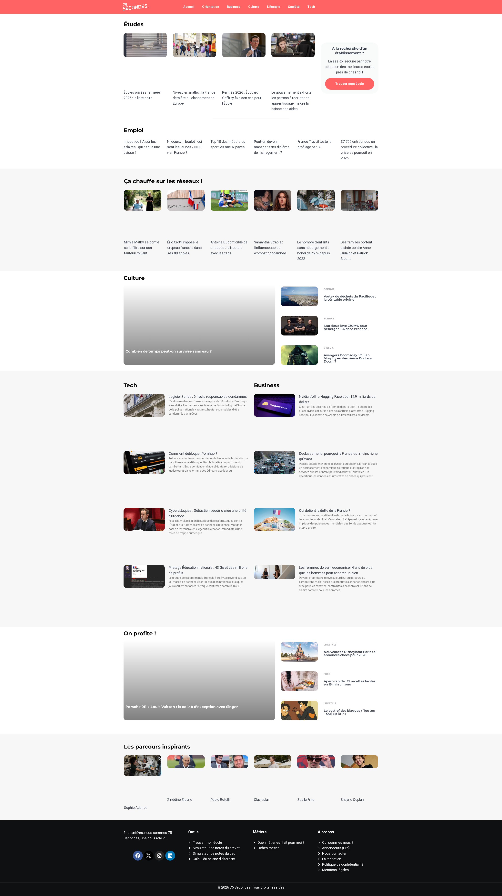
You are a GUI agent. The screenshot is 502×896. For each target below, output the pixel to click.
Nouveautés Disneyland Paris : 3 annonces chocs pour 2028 (349, 653)
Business (233, 7)
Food (327, 674)
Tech (311, 7)
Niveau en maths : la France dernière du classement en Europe (194, 97)
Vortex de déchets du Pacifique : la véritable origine (350, 298)
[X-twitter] (149, 856)
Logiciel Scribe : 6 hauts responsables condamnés (208, 396)
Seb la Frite (305, 799)
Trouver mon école (349, 84)
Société (294, 7)
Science (329, 289)
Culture (253, 7)
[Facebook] (138, 856)
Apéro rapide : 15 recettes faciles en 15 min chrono (349, 682)
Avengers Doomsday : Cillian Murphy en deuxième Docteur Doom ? (348, 358)
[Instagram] (159, 856)
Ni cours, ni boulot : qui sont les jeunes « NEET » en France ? (185, 147)
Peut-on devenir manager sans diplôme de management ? (271, 147)
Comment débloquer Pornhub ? (193, 453)
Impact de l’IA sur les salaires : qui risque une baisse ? (142, 147)
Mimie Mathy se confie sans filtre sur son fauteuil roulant (141, 247)
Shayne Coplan (352, 799)
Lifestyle (273, 7)
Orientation (210, 7)
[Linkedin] (170, 856)
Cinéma (329, 348)
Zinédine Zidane (179, 799)
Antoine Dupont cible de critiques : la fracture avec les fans (229, 247)
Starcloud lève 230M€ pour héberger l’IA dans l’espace (345, 327)
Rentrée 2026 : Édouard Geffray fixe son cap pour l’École (241, 97)
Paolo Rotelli (220, 799)
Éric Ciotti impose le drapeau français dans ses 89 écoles (184, 247)
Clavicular (261, 799)
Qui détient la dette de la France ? (324, 510)
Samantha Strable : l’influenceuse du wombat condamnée (270, 247)
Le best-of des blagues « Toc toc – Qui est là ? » (349, 712)
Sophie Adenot (135, 808)
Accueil (188, 7)
